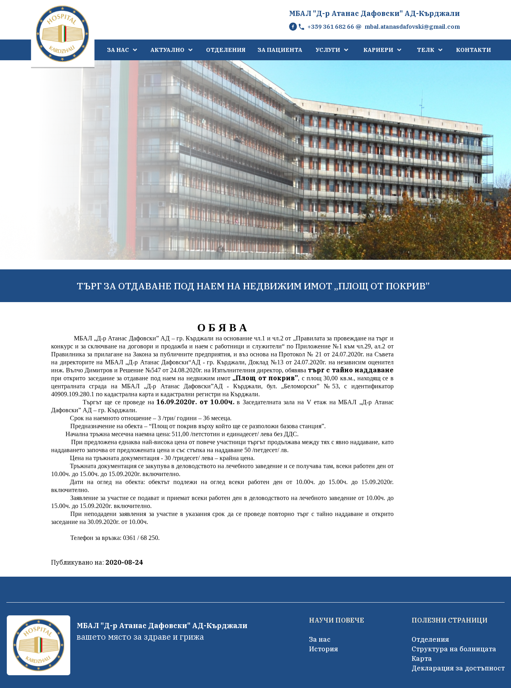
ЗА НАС (118, 49)
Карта (422, 658)
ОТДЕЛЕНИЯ (226, 49)
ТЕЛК (425, 49)
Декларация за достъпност (458, 668)
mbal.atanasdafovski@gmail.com (412, 26)
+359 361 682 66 (330, 26)
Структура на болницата (454, 649)
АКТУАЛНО (167, 49)
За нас (320, 639)
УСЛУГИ (328, 49)
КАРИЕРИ (378, 49)
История (323, 649)
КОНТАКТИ (473, 49)
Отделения (430, 639)
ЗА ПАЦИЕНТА (279, 49)
